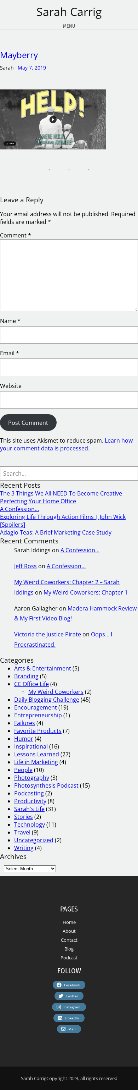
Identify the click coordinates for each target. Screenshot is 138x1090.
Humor (23, 739)
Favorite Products (38, 731)
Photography (31, 778)
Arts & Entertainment (42, 668)
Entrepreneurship (38, 715)
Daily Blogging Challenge (46, 699)
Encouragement (35, 707)
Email (9, 353)
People (23, 770)
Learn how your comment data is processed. (66, 444)
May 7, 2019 (32, 67)
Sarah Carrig (69, 11)
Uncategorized (33, 840)
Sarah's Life (29, 809)
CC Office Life (31, 684)
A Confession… (19, 509)
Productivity (30, 801)
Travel (22, 832)
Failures (24, 723)
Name (10, 321)
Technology (29, 824)
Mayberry (19, 55)
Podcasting (29, 793)
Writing (24, 848)
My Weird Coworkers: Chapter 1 (86, 592)
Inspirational (31, 746)
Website (11, 386)
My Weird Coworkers (56, 692)
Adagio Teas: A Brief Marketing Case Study (55, 532)
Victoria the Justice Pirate (47, 634)
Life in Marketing (36, 762)
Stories (23, 817)
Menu (69, 26)
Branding (26, 676)
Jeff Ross (25, 566)
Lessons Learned (36, 754)
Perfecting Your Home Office (38, 501)
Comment (15, 235)
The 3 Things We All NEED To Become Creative (61, 493)
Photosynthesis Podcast (46, 785)
